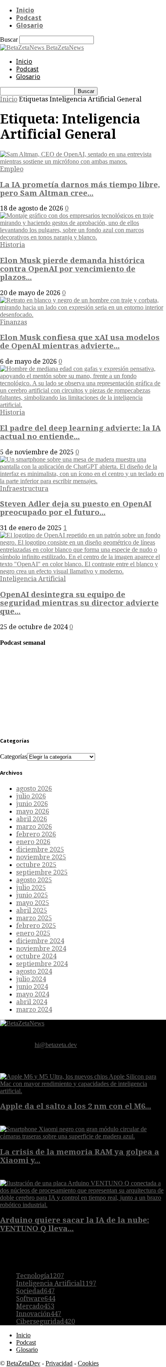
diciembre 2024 (40, 941)
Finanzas (13, 322)
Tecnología (40, 1276)
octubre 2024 (36, 956)
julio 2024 (31, 979)
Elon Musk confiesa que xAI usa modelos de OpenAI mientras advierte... (80, 341)
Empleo (11, 169)
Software (35, 1298)
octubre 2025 (36, 865)
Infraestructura (24, 488)
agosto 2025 (34, 880)
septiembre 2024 (42, 964)
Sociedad (35, 1291)
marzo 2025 (34, 918)
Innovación (38, 1314)
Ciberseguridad (45, 1321)
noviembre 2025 (41, 857)
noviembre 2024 (41, 948)
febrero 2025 (36, 926)
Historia (12, 245)
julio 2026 (31, 796)
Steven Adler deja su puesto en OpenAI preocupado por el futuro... (75, 508)
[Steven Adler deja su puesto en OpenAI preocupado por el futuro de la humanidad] (83, 481)
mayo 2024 (32, 994)
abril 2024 (31, 1002)
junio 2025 (32, 895)
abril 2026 (31, 819)
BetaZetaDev (23, 1363)
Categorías (13, 756)
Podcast (29, 18)
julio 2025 (31, 887)
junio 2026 (32, 804)
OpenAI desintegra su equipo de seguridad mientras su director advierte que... (79, 603)
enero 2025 (33, 933)
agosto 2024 (34, 971)
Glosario (29, 25)
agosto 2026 (34, 788)
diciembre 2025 (40, 849)
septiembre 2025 (42, 872)
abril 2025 (31, 910)
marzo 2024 (34, 1009)
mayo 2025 (32, 903)
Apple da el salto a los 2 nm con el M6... (75, 1106)
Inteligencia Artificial (33, 579)
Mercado (35, 1306)
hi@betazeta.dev (56, 1044)
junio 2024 (32, 986)
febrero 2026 (36, 834)
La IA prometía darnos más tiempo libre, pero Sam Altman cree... (80, 188)
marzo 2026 (34, 826)
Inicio (25, 10)
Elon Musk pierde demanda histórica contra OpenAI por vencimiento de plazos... (72, 269)
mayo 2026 (32, 811)
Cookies (88, 1363)
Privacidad (59, 1363)
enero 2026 (33, 842)
